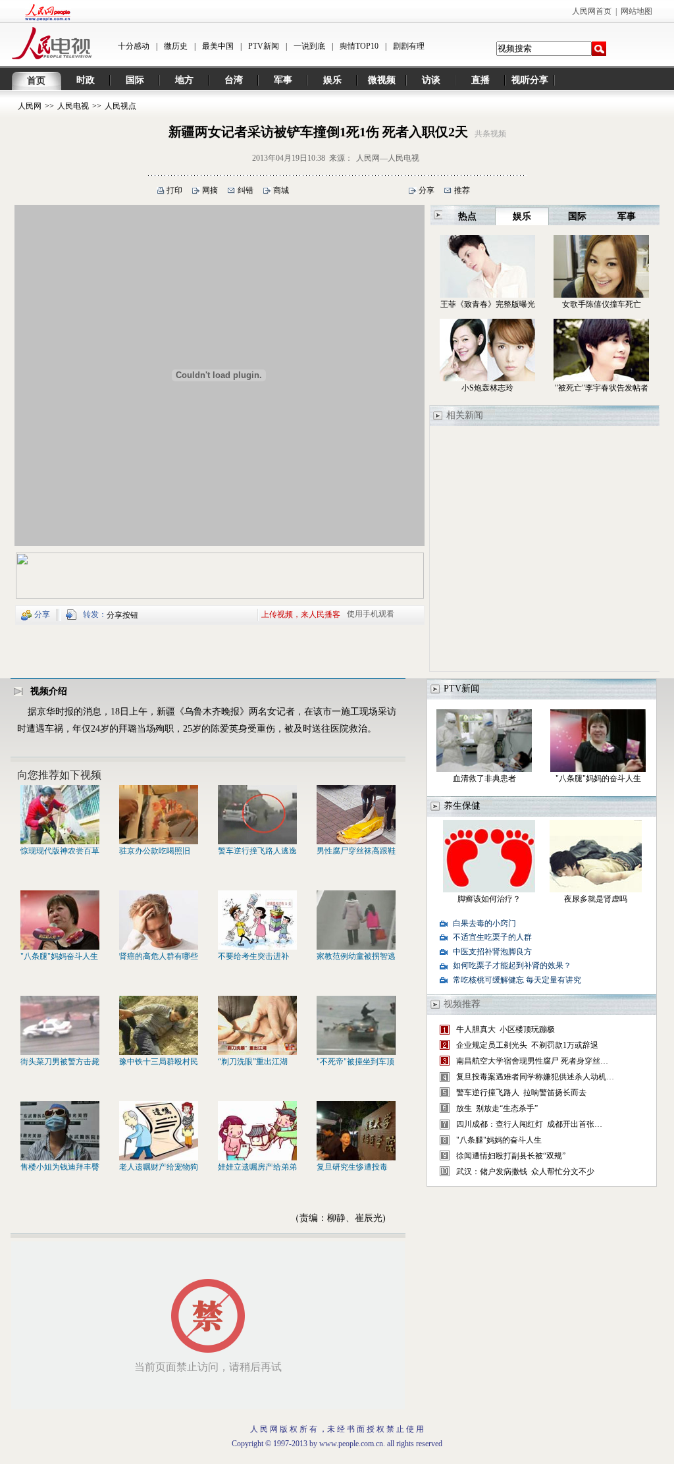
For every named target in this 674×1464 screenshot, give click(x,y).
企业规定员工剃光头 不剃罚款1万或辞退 (527, 1045)
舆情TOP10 (359, 46)
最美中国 (218, 46)
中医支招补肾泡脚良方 (492, 951)
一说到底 (309, 46)
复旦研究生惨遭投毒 (352, 1167)
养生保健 (462, 806)
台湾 (233, 80)
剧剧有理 (409, 46)
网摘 (210, 190)
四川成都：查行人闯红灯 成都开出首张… (529, 1124)
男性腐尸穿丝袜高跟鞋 (356, 850)
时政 (85, 80)
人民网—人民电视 (387, 158)
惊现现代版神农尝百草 (59, 850)
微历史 (176, 46)
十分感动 (133, 46)
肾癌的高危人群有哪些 (158, 956)
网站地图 (636, 11)
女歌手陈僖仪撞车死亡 (601, 304)
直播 (480, 80)
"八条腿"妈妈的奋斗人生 (598, 778)
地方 (184, 80)
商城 (281, 190)
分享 (426, 190)
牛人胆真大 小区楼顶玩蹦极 (505, 1029)
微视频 (382, 80)
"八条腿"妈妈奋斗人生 (59, 956)
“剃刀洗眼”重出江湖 (253, 1061)
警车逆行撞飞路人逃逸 (257, 850)
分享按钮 (122, 615)
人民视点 (120, 106)
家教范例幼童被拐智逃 (356, 956)
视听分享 (529, 80)
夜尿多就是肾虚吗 (595, 899)
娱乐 (332, 80)
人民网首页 (591, 11)
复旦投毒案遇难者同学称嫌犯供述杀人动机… (535, 1076)
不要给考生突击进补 (253, 956)
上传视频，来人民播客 (300, 613)
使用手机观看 (370, 613)
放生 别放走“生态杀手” (497, 1108)
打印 (174, 190)
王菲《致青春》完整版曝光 (487, 304)
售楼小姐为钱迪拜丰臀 (59, 1167)
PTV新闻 (263, 46)
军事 (283, 80)
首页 (36, 81)
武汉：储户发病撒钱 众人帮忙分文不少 (525, 1171)
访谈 (431, 80)
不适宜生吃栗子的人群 (492, 937)
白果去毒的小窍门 (484, 923)
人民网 (29, 106)
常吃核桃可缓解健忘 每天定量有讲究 (517, 980)
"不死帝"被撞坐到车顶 (355, 1061)
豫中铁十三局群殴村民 (158, 1061)
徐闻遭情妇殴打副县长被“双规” (510, 1155)
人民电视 (73, 106)
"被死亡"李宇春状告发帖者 (601, 388)
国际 (135, 80)
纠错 (245, 190)
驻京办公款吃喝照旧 (154, 850)
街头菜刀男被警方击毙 (59, 1061)
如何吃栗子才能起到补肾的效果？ (512, 965)
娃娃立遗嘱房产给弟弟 (257, 1167)
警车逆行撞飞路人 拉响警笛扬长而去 (521, 1092)
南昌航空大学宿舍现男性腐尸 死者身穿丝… (532, 1061)
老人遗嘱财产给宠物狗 (158, 1167)
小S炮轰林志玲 (487, 388)
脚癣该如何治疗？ (489, 899)
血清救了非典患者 (484, 778)
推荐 (462, 190)
